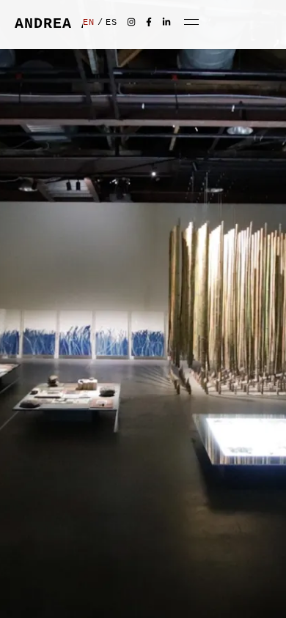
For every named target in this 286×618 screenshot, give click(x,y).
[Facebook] (148, 21)
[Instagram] (131, 21)
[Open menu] (191, 22)
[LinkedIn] (166, 21)
